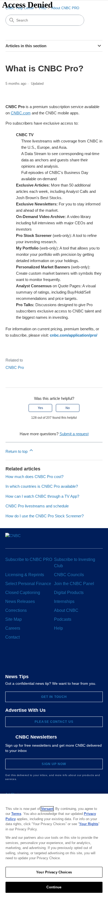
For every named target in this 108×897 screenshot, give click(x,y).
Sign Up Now (54, 764)
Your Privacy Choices (54, 872)
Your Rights (88, 824)
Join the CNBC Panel (74, 583)
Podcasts (62, 619)
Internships (64, 601)
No (68, 408)
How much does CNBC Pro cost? (34, 476)
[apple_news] (73, 655)
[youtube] (63, 656)
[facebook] (25, 656)
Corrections (16, 610)
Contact (12, 637)
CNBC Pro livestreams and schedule (37, 506)
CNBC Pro (15, 367)
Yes (40, 408)
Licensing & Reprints (24, 574)
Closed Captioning (22, 592)
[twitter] (34, 656)
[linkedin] (44, 656)
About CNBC (66, 610)
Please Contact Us (54, 722)
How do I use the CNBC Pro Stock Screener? (45, 516)
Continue (53, 887)
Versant (47, 809)
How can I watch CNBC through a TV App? (42, 496)
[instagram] (54, 656)
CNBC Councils (69, 574)
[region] (54, 845)
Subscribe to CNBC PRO (28, 559)
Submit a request (74, 434)
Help (58, 628)
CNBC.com (21, 113)
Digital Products (69, 592)
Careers (12, 628)
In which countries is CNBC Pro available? (42, 486)
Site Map (13, 619)
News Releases (20, 601)
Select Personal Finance (28, 583)
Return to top (17, 451)
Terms (16, 814)
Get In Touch (54, 697)
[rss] (83, 656)
